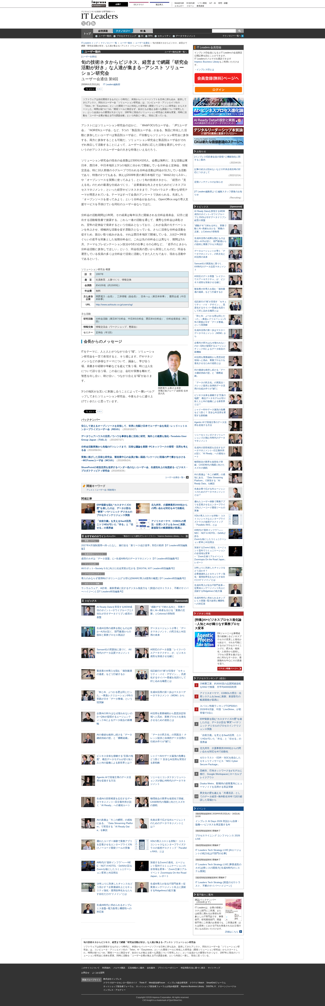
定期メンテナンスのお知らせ (208, 182)
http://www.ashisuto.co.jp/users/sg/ (114, 304)
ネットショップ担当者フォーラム (118, 986)
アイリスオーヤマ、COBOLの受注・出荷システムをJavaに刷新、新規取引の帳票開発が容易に (169, 524)
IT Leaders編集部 (111, 84)
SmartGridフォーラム (216, 982)
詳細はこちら (231, 931)
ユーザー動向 (105, 36)
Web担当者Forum (157, 982)
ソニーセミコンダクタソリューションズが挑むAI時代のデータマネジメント (168, 780)
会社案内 (151, 968)
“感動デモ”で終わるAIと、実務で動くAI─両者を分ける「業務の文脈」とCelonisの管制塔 (167, 610)
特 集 (143, 31)
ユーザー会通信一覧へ (175, 477)
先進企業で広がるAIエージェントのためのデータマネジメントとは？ (168, 823)
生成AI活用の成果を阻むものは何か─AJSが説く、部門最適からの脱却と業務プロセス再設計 (114, 631)
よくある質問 (98, 973)
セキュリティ (164, 36)
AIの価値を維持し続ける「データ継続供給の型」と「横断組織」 (209, 373)
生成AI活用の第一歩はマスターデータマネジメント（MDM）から (210, 333)
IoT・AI (212, 3)
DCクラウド (139, 5)
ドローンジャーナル (227, 986)
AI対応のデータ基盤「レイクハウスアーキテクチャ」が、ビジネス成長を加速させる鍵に (168, 653)
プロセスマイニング (126, 36)
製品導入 (159, 5)
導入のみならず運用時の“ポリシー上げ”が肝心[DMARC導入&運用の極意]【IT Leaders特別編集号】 (134, 578)
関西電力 (112, 490)
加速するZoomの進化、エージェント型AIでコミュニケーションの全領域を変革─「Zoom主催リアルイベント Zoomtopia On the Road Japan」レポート (168, 869)
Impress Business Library (206, 61)
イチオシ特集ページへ (228, 669)
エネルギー (179, 6)
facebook (88, 23)
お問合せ (85, 973)
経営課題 (103, 31)
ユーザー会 (101, 490)
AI (142, 36)
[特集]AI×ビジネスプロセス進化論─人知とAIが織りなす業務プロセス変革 (218, 624)
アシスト (90, 490)
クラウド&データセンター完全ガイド (120, 982)
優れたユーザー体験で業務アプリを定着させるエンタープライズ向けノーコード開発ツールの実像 (114, 844)
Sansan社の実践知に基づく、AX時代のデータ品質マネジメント (210, 266)
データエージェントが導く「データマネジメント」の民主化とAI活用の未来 (168, 631)
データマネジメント (186, 36)
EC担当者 (191, 3)
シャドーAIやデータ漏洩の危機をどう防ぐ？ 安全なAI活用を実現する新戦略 (168, 759)
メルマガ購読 (119, 968)
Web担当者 (179, 3)
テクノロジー (123, 31)
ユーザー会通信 (142, 43)
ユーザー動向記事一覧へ (176, 52)
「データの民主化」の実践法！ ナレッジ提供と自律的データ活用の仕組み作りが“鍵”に (168, 738)
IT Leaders (99, 16)
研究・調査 (223, 3)
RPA (150, 36)
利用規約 (106, 968)
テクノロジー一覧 (109, 43)
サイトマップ (214, 968)
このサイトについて (90, 968)
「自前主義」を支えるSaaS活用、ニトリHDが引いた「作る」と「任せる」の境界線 (115, 524)
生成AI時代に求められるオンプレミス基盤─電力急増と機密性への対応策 (114, 908)
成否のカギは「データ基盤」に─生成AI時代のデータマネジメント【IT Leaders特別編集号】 (130, 558)
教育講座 (200, 6)
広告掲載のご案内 (136, 968)
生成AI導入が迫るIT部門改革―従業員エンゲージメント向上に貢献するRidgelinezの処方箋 (168, 887)
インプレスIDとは (205, 69)
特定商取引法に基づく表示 (193, 968)
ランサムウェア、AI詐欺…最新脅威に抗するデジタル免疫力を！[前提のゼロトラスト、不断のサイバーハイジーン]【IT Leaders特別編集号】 (134, 590)
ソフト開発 (202, 3)
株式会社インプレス (112, 979)
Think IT (143, 982)
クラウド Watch (197, 982)
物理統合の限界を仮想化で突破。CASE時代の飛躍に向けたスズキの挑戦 (168, 802)
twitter (83, 23)
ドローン (190, 6)
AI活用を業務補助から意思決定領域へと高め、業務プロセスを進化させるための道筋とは (168, 716)
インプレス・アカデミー (114, 990)
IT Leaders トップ (89, 43)
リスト (99, 89)
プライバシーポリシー (168, 968)
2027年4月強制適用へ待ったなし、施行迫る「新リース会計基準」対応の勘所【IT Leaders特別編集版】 (134, 547)
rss (93, 23)
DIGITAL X (211, 986)
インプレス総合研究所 (177, 982)
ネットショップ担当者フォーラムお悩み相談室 (157, 986)
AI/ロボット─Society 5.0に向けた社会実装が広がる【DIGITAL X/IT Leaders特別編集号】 (128, 568)
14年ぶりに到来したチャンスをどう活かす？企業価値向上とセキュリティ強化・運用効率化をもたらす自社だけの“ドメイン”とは (209, 573)
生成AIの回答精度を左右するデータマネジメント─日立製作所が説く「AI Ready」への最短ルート (114, 802)
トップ (87, 33)
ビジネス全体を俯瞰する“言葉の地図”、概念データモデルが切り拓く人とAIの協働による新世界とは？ (115, 759)
